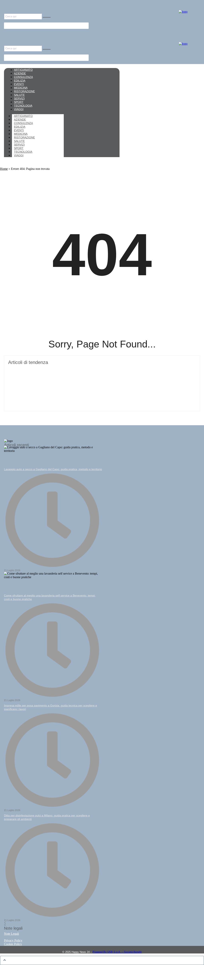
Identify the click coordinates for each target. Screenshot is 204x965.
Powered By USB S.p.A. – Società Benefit (117, 951)
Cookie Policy (13, 944)
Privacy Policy (13, 940)
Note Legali (11, 933)
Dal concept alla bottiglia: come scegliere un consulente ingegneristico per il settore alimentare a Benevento (95, 384)
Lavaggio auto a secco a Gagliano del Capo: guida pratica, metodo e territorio (53, 469)
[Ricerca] (47, 17)
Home (4, 168)
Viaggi (19, 155)
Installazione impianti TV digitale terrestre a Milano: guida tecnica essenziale (70, 369)
